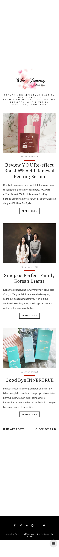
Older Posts (44, 429)
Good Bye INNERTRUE (30, 380)
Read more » (29, 211)
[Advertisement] (29, 36)
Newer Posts (15, 429)
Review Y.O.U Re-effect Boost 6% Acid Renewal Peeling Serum (29, 170)
